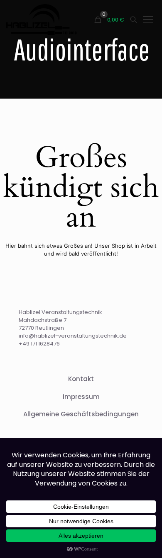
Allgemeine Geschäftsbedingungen (81, 414)
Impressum (81, 396)
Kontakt (81, 378)
